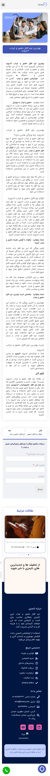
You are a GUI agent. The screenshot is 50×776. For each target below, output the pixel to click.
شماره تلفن (39, 465)
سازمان (41, 476)
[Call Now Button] (6, 770)
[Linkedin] (39, 727)
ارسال (40, 489)
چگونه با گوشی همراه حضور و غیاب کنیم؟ (25, 241)
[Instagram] (31, 727)
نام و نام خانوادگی (36, 454)
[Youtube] (23, 727)
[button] (3, 5)
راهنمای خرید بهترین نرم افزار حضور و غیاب (25, 296)
